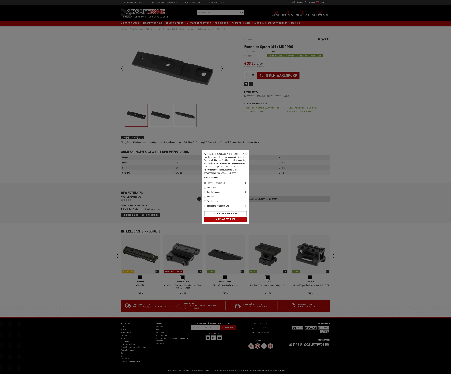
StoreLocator (212, 201)
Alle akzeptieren (225, 219)
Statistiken (211, 187)
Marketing (211, 196)
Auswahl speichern (225, 213)
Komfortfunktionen (215, 192)
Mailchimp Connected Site (218, 205)
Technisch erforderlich (216, 183)
